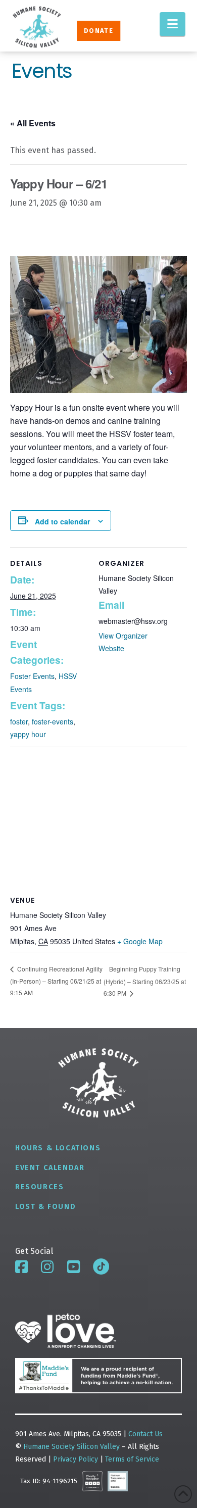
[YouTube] (73, 1266)
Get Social (34, 1251)
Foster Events (32, 676)
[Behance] (101, 1266)
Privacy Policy (76, 1459)
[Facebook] (21, 1266)
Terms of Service (132, 1459)
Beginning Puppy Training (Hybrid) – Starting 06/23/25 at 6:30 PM (145, 980)
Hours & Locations (58, 1148)
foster (19, 721)
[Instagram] (47, 1266)
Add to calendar (62, 521)
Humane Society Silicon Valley (71, 1446)
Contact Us (145, 1434)
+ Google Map (140, 941)
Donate (98, 30)
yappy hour (28, 734)
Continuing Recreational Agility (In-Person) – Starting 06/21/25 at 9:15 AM (56, 980)
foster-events (52, 721)
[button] (172, 24)
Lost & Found (45, 1206)
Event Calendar (49, 1167)
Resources (39, 1187)
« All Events (33, 123)
